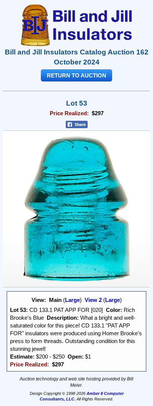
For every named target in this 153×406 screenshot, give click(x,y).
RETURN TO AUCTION (76, 75)
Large (72, 300)
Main (55, 300)
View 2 (93, 300)
